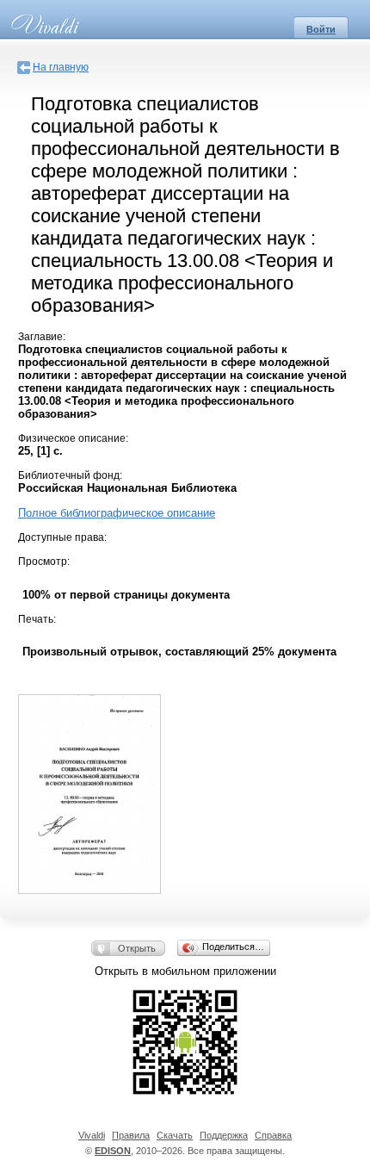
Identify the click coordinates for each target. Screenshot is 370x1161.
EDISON (113, 1150)
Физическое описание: (73, 438)
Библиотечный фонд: (70, 475)
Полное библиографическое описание (116, 512)
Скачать (175, 1135)
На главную (61, 67)
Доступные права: (62, 537)
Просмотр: (44, 562)
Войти (321, 29)
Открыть (137, 948)
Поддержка (224, 1135)
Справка (273, 1135)
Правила (131, 1135)
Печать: (37, 619)
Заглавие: (41, 337)
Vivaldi (91, 1135)
